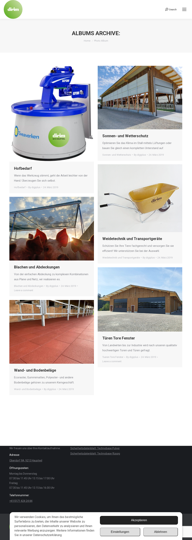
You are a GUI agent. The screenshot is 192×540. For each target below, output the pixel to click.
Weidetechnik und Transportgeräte (132, 238)
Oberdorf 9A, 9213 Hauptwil (25, 460)
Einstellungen (120, 531)
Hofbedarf (23, 168)
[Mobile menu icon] (184, 9)
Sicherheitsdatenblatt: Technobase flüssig (95, 453)
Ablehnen (160, 531)
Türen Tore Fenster (118, 338)
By (34, 187)
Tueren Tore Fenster (112, 357)
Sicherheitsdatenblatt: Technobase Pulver (95, 448)
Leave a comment (23, 290)
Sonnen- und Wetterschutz (125, 136)
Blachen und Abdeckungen (37, 267)
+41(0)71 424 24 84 (20, 500)
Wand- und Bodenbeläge (35, 370)
